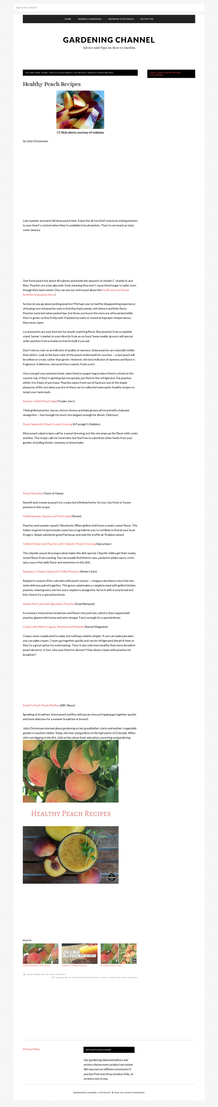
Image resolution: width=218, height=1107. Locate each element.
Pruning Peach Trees (111, 965)
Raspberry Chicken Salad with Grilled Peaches (51, 571)
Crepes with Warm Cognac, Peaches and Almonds (53, 626)
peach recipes (118, 977)
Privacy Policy (31, 1049)
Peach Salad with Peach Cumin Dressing (47, 424)
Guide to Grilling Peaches (74, 965)
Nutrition (48, 974)
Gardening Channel (109, 39)
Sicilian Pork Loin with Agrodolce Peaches (48, 604)
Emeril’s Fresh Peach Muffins (41, 705)
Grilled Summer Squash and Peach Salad (47, 516)
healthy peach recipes (86, 977)
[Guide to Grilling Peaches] (80, 953)
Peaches (61, 974)
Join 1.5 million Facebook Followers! (165, 73)
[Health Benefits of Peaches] (41, 953)
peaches (133, 977)
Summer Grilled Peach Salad (40, 401)
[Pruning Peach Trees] (118, 953)
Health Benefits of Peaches (36, 965)
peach (104, 977)
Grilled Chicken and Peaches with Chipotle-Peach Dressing (59, 544)
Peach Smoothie (33, 493)
